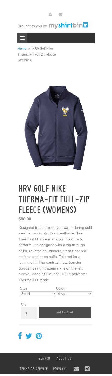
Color (60, 288)
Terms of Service (34, 368)
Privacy (59, 368)
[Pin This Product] (39, 337)
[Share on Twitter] (28, 337)
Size (23, 288)
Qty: (24, 304)
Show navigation (22, 38)
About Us (64, 358)
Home (22, 48)
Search (44, 358)
